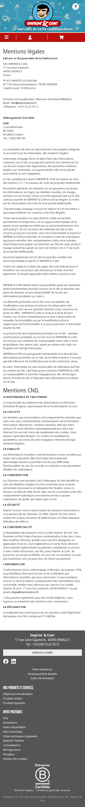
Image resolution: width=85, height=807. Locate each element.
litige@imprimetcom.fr (25, 592)
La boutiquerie (11, 745)
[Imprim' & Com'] (42, 15)
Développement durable (42, 674)
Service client (42, 652)
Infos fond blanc (13, 731)
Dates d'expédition (14, 727)
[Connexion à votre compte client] (31, 37)
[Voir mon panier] (63, 37)
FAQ (5, 718)
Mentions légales (24, 790)
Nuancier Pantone (13, 740)
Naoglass (9, 754)
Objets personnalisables (18, 694)
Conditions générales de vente (53, 790)
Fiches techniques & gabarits (20, 736)
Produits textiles (12, 698)
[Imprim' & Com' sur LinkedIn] (13, 661)
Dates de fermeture (42, 678)
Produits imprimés (14, 703)
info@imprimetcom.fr (24, 103)
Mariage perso (12, 749)
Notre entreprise (42, 669)
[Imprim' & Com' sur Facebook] (5, 661)
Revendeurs (10, 722)
